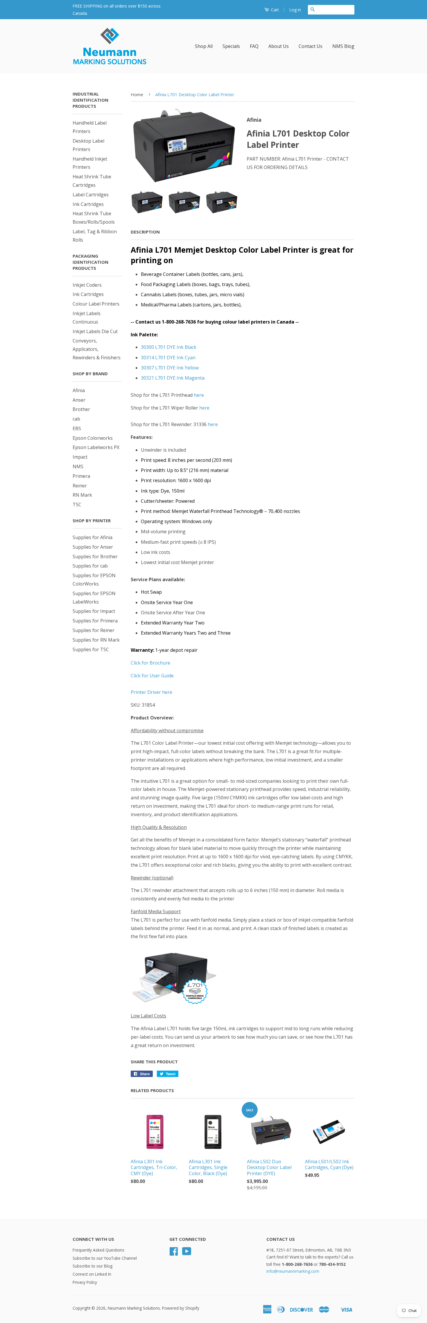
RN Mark (82, 495)
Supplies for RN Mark (96, 640)
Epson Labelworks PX (96, 447)
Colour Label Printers (96, 304)
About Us (278, 46)
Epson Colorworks (93, 438)
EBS (77, 428)
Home (137, 94)
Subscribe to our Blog (92, 1266)
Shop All (204, 46)
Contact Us (310, 46)
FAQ (254, 46)
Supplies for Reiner (93, 630)
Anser (79, 400)
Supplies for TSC (91, 649)
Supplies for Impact (94, 611)
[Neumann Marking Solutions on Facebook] (173, 1253)
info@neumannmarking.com (292, 1271)
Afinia (79, 390)
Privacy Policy (85, 1282)
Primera (81, 476)
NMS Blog (343, 46)
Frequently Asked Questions (98, 1250)
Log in (295, 9)
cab (76, 419)
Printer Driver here (151, 692)
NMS (78, 466)
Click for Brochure (150, 663)
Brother (81, 409)
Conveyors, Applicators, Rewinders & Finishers (97, 349)
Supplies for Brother (95, 556)
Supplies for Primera (95, 620)
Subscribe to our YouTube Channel (105, 1258)
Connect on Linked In (92, 1274)
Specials (231, 46)
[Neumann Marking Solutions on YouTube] (186, 1253)
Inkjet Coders (87, 285)
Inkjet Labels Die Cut (95, 331)
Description (145, 232)
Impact (80, 457)
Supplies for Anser (93, 547)
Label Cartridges (91, 194)
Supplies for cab (90, 566)
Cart (274, 9)
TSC (77, 504)
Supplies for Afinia (92, 537)
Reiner (80, 485)
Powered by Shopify (180, 1308)
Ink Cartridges (88, 204)
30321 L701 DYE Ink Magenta (172, 378)
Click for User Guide (152, 675)
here (199, 395)
